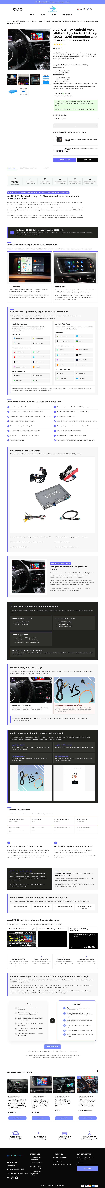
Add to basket (64, 160)
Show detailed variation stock (64, 96)
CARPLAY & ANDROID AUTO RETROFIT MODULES (15, 1097)
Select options (17, 1118)
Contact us (67, 15)
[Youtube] (21, 9)
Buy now (87, 160)
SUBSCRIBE (88, 1168)
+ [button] (96, 126)
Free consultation (52, 1046)
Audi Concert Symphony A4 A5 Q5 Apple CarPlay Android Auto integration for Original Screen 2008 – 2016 (40, 1104)
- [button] (54, 126)
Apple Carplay (57, 83)
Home (32, 15)
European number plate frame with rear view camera (81, 149)
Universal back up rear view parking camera (80, 139)
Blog (54, 15)
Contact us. (90, 109)
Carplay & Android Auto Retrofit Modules (25, 21)
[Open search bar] (84, 9)
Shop (43, 15)
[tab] (11, 168)
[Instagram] (8, 1178)
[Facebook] (17, 9)
